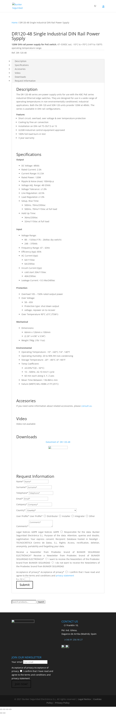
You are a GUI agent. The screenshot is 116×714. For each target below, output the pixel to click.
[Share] (7, 709)
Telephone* (22, 492)
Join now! (21, 684)
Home (15, 22)
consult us (86, 405)
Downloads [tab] (20, 76)
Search (41, 601)
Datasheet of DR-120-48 (58, 442)
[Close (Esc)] (10, 709)
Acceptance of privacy (23, 667)
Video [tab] (17, 72)
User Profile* (22, 516)
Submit (25, 585)
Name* (20, 481)
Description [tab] (20, 61)
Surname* (21, 487)
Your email (17, 661)
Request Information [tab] (25, 80)
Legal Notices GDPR (26, 532)
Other (92, 516)
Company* (21, 504)
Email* (19, 498)
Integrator (80, 516)
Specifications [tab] (22, 65)
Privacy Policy (62, 702)
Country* (21, 510)
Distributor (52, 516)
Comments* (22, 526)
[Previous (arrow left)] (1, 712)
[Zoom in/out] (1, 709)
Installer (66, 516)
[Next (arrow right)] (4, 712)
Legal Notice (84, 699)
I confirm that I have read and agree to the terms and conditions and (32, 675)
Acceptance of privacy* (28, 572)
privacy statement (65, 575)
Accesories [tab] (20, 69)
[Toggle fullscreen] (4, 709)
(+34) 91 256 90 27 (73, 639)
